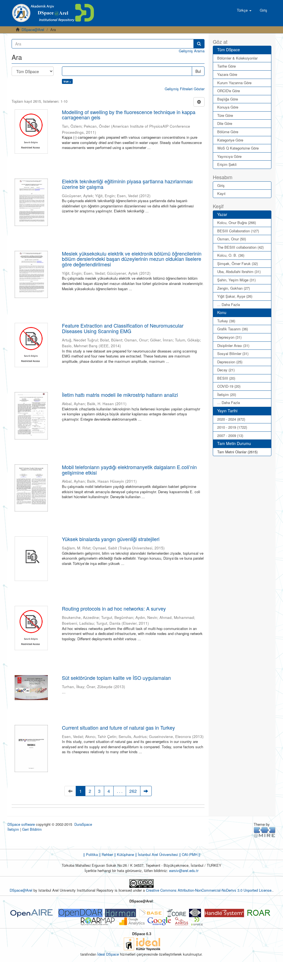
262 (133, 791)
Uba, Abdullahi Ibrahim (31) (239, 271)
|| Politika (90, 854)
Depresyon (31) (229, 337)
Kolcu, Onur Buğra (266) (236, 222)
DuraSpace (83, 824)
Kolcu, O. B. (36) (230, 255)
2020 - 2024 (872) (231, 419)
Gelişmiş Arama (192, 50)
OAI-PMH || (190, 854)
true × (67, 81)
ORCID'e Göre (228, 90)
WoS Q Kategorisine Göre (238, 148)
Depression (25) (229, 361)
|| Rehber (105, 854)
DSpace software (21, 824)
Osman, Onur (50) (231, 238)
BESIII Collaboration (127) (238, 230)
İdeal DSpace (108, 954)
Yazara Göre (227, 74)
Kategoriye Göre (230, 140)
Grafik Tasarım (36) (232, 328)
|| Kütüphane (123, 854)
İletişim (13, 829)
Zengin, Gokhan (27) (233, 288)
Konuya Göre (227, 107)
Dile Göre (224, 123)
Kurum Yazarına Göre (234, 82)
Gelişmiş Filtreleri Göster (185, 88)
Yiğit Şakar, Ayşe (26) (234, 296)
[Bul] (199, 43)
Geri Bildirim (32, 829)
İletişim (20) (226, 394)
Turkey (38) (226, 320)
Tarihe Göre (226, 66)
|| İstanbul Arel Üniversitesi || (157, 854)
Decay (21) (226, 369)
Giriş (221, 185)
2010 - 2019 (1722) (232, 427)
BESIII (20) (226, 378)
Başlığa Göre (227, 99)
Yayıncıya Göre (229, 156)
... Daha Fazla (228, 304)
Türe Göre (225, 115)
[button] (244, 10)
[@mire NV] (265, 832)
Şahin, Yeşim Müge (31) (236, 279)
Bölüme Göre (227, 131)
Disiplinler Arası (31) (233, 345)
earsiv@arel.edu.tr (183, 870)
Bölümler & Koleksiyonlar (237, 58)
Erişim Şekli (227, 164)
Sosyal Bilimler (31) (232, 353)
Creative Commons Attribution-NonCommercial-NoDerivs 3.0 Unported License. (209, 890)
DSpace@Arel (33, 29)
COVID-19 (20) (228, 386)
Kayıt (221, 193)
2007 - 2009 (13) (230, 435)
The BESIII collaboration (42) (240, 247)
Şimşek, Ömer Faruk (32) (237, 263)
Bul (198, 71)
